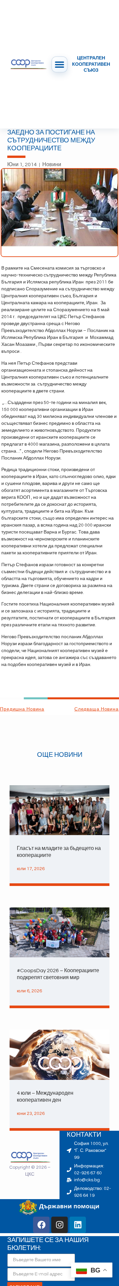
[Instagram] (59, 1225)
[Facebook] (41, 1225)
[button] (59, 64)
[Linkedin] (77, 1225)
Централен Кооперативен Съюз (91, 64)
